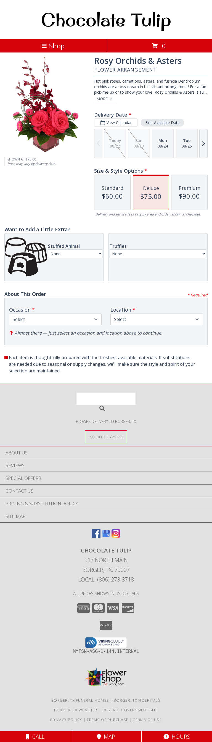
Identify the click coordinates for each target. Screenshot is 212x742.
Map (108, 736)
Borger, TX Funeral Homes (80, 700)
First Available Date (162, 122)
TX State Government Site (130, 709)
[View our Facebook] (96, 536)
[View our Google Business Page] (106, 536)
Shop (57, 45)
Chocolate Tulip (106, 19)
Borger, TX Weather (75, 709)
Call (37, 736)
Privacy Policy (66, 719)
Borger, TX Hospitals (137, 700)
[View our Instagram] (116, 536)
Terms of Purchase (107, 719)
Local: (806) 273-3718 (106, 579)
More (102, 98)
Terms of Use (147, 719)
